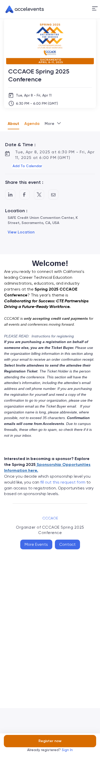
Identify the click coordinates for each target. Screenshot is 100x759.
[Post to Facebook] (24, 194)
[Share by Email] (53, 194)
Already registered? (50, 750)
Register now (50, 741)
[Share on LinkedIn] (10, 194)
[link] (22, 9)
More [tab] (49, 123)
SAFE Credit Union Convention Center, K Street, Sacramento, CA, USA (43, 220)
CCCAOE (50, 518)
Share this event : (24, 182)
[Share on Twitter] (39, 194)
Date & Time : (20, 144)
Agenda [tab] (31, 123)
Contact (67, 544)
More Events (36, 544)
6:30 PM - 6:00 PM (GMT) (37, 103)
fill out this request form (62, 482)
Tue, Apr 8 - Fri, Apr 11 (34, 95)
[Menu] (95, 9)
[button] (95, 9)
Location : (16, 210)
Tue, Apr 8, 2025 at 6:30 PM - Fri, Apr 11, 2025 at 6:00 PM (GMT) (55, 154)
